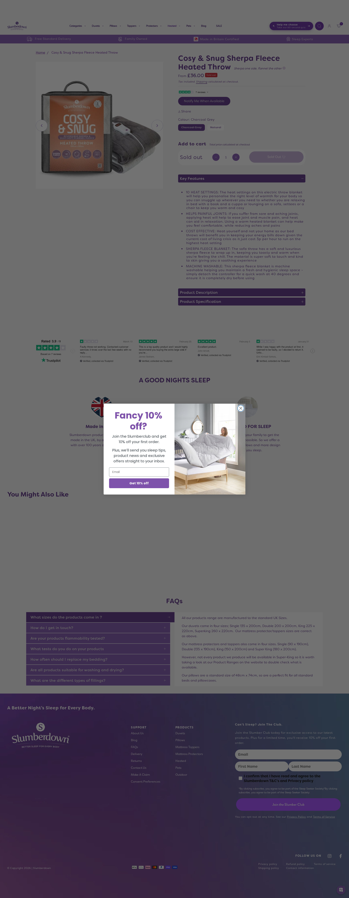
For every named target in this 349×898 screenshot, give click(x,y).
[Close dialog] (241, 408)
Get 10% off (139, 483)
